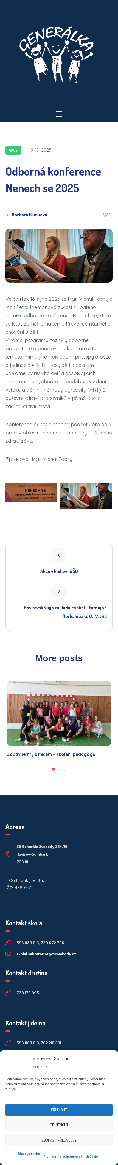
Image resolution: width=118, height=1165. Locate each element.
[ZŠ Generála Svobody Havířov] (59, 55)
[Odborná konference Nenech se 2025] (59, 255)
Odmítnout (59, 1125)
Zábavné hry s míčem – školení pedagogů (51, 754)
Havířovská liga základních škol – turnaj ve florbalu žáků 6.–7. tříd (65, 612)
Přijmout (59, 1109)
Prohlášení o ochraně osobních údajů (70, 1156)
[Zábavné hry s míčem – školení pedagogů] (59, 713)
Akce (13, 150)
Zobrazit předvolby (59, 1140)
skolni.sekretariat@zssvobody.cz (46, 953)
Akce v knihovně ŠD (59, 571)
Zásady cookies (29, 1154)
